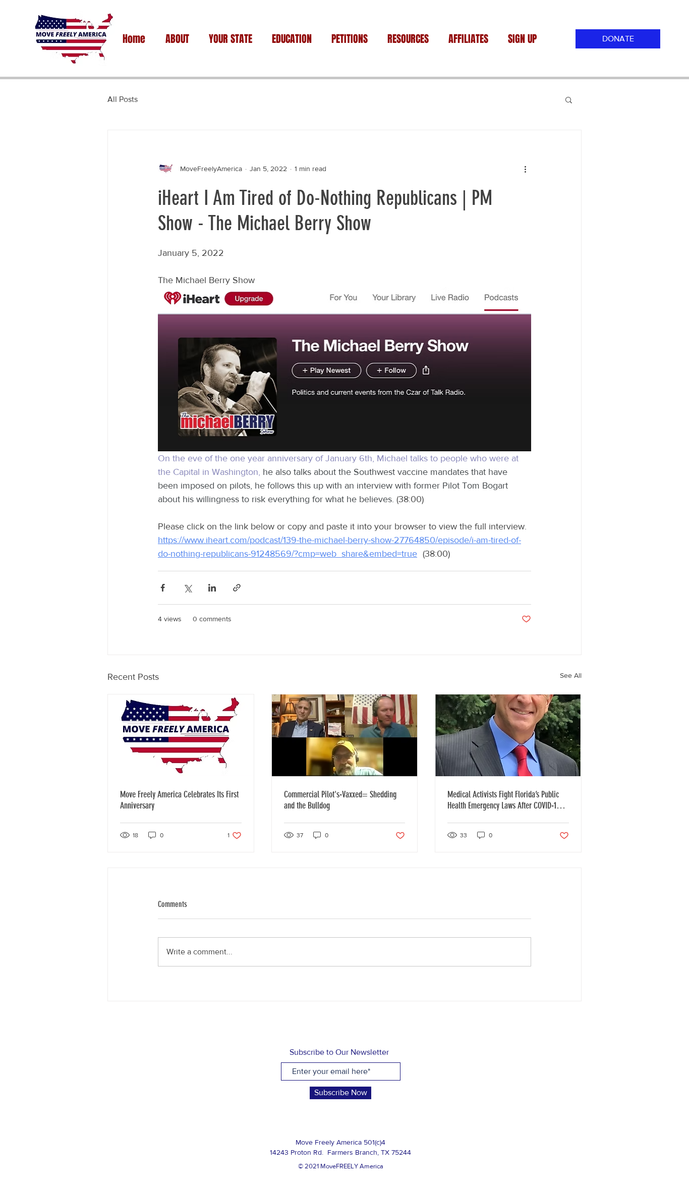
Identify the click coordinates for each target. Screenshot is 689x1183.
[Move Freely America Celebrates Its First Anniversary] (181, 735)
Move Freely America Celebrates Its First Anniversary (179, 800)
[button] (568, 99)
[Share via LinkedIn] (212, 588)
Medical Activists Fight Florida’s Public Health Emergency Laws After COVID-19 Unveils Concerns (503, 800)
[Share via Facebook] (162, 588)
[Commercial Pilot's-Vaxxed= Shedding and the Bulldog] (345, 735)
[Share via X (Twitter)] (187, 588)
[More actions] (525, 169)
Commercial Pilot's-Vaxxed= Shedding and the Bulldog (340, 800)
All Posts (122, 99)
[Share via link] (237, 588)
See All (571, 675)
